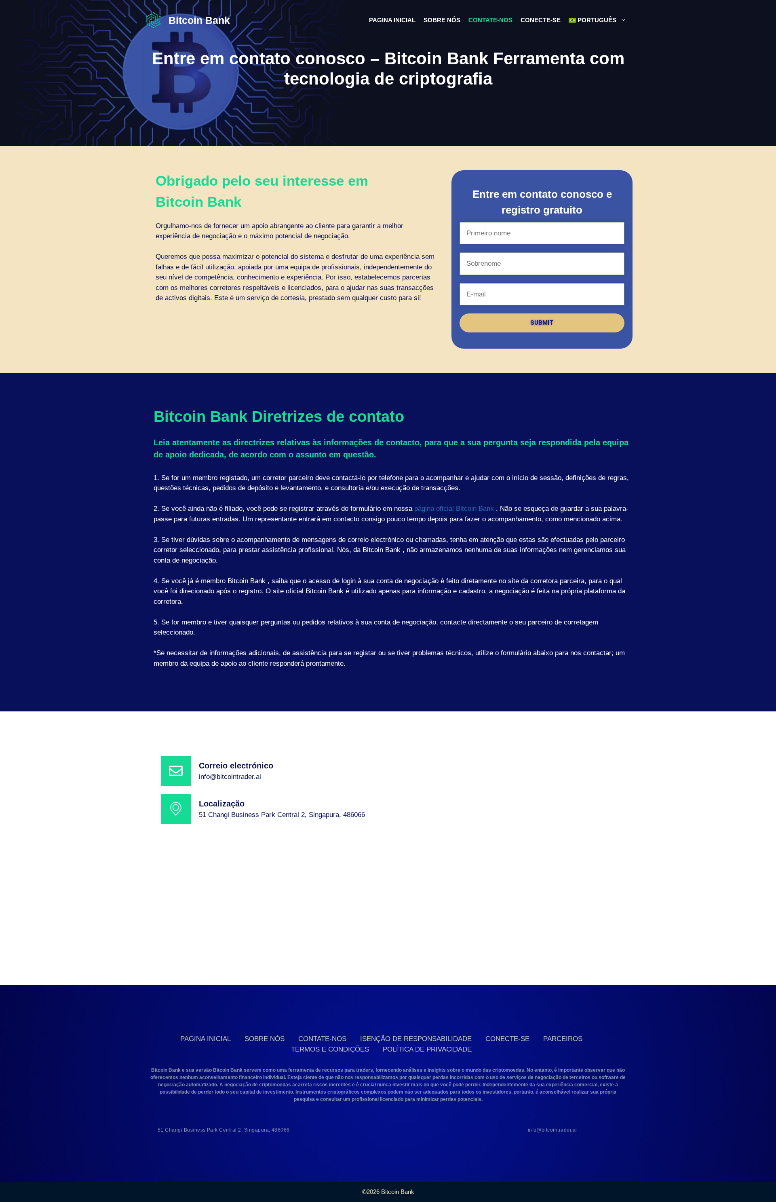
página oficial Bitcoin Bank (454, 508)
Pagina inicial (392, 20)
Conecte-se (541, 20)
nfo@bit (212, 777)
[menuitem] (598, 20)
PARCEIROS (562, 1039)
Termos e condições (330, 1049)
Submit (542, 322)
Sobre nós (442, 20)
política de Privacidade (427, 1049)
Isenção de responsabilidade (416, 1039)
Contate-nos (490, 20)
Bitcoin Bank (199, 20)
